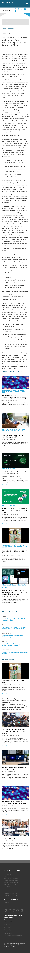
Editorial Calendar (8, 876)
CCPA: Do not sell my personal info (13, 935)
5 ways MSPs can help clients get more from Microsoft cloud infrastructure (15, 644)
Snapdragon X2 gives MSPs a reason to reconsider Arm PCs (15, 768)
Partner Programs (18, 546)
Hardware (7, 545)
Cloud (12, 390)
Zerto (3, 52)
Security (12, 391)
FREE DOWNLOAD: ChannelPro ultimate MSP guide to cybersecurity (14, 397)
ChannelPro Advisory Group (11, 880)
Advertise (6, 902)
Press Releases (8, 29)
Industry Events (15, 545)
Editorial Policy (8, 933)
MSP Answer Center (16, 430)
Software (16, 391)
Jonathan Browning (14, 735)
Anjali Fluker (13, 439)
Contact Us (7, 924)
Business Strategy (6, 390)
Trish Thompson (14, 514)
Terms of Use (7, 928)
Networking (9, 546)
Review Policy (7, 926)
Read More (4, 408)
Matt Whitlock (13, 596)
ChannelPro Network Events (11, 893)
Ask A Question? (8, 886)
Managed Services (19, 390)
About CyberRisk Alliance (10, 875)
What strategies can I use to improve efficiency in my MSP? (12, 636)
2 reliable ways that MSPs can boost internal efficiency (15, 652)
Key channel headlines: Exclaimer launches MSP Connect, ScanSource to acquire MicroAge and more (14, 592)
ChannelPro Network (6, 35)
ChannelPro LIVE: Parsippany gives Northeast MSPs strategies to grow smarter (13, 731)
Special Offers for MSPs (10, 884)
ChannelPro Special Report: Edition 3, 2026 (14, 552)
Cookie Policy (7, 931)
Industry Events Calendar (10, 895)
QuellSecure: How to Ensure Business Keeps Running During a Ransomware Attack (14, 510)
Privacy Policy (7, 930)
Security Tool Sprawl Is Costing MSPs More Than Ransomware (14, 473)
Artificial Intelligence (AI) (8, 429)
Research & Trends (16, 586)
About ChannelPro (8, 873)
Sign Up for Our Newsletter (11, 882)
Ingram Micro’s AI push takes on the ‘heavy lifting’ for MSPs (14, 436)
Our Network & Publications (11, 878)
